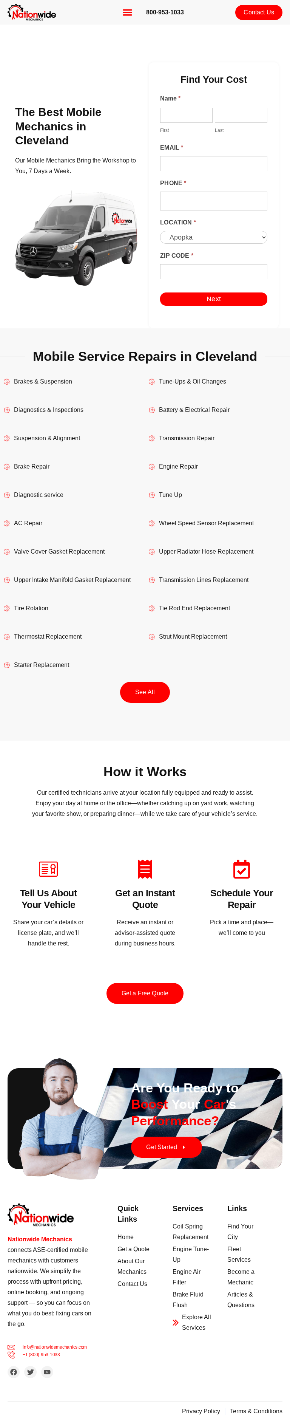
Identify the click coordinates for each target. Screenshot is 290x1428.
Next (214, 299)
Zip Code (176, 255)
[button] (127, 12)
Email (171, 147)
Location (178, 222)
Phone (173, 183)
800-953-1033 (165, 12)
